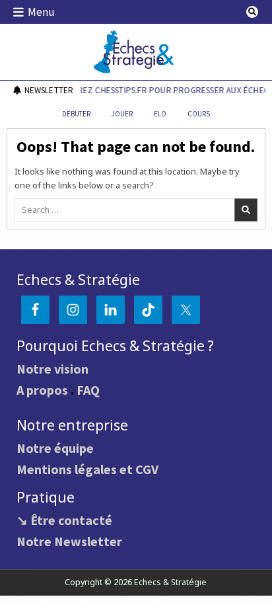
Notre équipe (55, 448)
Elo (160, 113)
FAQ (88, 390)
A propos (42, 390)
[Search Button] (252, 12)
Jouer (122, 113)
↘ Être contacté (64, 520)
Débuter (76, 113)
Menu (41, 12)
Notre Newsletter (69, 541)
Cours (198, 113)
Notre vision (52, 368)
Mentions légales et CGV (87, 469)
